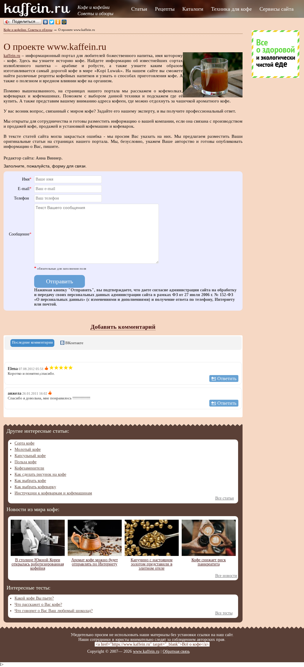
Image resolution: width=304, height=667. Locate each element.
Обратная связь (176, 651)
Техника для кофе (231, 9)
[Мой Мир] (64, 22)
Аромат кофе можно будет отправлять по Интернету (94, 562)
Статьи (139, 9)
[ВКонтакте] (45, 22)
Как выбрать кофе (30, 480)
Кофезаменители (29, 468)
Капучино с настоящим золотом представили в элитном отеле (151, 564)
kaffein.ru (12, 55)
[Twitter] (52, 22)
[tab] (32, 343)
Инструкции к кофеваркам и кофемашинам (53, 493)
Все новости (226, 575)
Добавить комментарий (123, 327)
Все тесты (223, 613)
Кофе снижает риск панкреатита (208, 562)
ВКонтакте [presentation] (73, 343)
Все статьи (224, 498)
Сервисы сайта (276, 9)
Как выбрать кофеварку (35, 487)
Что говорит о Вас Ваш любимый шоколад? (54, 610)
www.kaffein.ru (146, 651)
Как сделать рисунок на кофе (40, 474)
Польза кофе (26, 462)
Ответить (226, 378)
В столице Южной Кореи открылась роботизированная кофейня (38, 564)
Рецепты (165, 9)
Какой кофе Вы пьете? (34, 598)
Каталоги (192, 9)
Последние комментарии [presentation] (32, 342)
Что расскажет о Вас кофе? (38, 604)
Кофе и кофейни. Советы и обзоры (28, 29)
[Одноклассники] (58, 22)
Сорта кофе (24, 443)
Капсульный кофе (30, 455)
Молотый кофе (28, 449)
